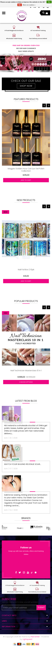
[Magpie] (42, 528)
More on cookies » (29, 5)
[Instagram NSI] (24, 572)
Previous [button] (3, 63)
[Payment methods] (15, 644)
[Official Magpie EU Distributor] (15, 583)
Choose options (26, 382)
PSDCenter (35, 636)
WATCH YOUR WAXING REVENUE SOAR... (22, 464)
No (20, 5)
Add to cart (26, 180)
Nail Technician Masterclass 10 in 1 (26, 370)
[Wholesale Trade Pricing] (15, 590)
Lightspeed (27, 639)
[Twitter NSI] (20, 572)
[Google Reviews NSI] (35, 572)
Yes (49, 2)
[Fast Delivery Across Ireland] (37, 590)
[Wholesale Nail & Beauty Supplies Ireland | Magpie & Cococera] (21, 15)
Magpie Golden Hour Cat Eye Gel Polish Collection (26, 169)
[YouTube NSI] (28, 572)
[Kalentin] (26, 528)
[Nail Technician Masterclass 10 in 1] (26, 339)
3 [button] (25, 71)
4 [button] (29, 71)
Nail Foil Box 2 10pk (26, 269)
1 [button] (18, 71)
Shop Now (26, 85)
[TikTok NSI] (31, 572)
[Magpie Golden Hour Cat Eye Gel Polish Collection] (26, 137)
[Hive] (10, 528)
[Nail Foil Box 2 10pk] (26, 238)
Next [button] (49, 63)
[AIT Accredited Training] (37, 583)
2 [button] (21, 71)
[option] (26, 63)
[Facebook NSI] (16, 572)
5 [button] (32, 71)
